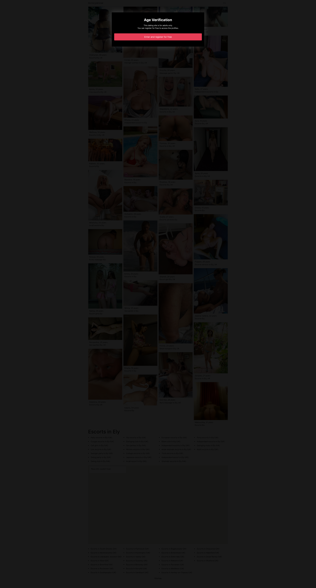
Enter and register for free (158, 37)
